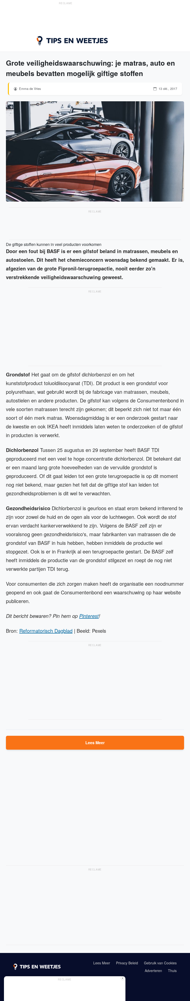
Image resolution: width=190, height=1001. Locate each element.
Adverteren (153, 970)
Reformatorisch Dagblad (45, 630)
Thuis (172, 970)
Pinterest (89, 615)
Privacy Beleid (127, 962)
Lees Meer (95, 742)
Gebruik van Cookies (160, 962)
